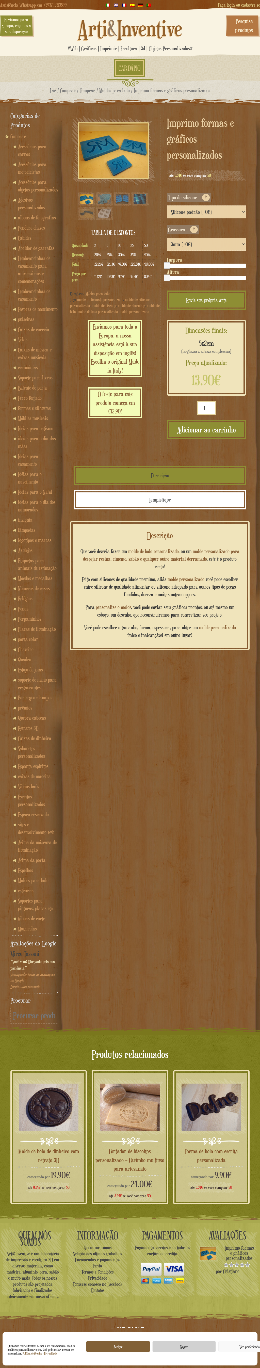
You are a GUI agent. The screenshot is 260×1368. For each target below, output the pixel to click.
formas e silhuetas (34, 408)
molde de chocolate (131, 305)
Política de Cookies (32, 1353)
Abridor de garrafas (36, 248)
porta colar (28, 639)
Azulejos (25, 550)
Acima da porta (31, 860)
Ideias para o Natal (35, 492)
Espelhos (25, 870)
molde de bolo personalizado (97, 311)
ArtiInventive (129, 28)
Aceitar (118, 1346)
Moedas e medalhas (35, 578)
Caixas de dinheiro (34, 738)
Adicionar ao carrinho (206, 429)
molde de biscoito (104, 305)
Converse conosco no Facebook (97, 1284)
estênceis (26, 891)
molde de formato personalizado (100, 299)
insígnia (25, 520)
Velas (22, 339)
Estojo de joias (30, 670)
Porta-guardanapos (35, 698)
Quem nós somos (97, 1247)
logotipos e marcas (35, 540)
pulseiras (26, 319)
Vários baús (28, 786)
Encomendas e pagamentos (97, 1259)
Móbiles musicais (33, 418)
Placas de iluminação (37, 629)
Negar (184, 1346)
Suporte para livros (35, 378)
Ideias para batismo (35, 428)
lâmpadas (26, 530)
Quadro (24, 659)
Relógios (25, 599)
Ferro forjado (30, 398)
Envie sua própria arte (206, 300)
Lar (53, 90)
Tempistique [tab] (160, 499)
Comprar (68, 90)
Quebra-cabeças (32, 718)
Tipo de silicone (187, 197)
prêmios (25, 708)
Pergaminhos (29, 619)
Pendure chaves (31, 228)
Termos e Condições (97, 1272)
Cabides (24, 238)
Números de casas (34, 588)
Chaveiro (26, 649)
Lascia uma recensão (25, 986)
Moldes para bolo (114, 90)
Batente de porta (32, 388)
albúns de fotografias (37, 218)
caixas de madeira (34, 776)
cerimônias (28, 367)
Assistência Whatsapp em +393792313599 (33, 5)
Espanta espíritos (33, 766)
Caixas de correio (33, 329)
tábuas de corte (31, 918)
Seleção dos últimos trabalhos (97, 1253)
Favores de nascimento (38, 309)
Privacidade (50, 1353)
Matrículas (27, 929)
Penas (23, 609)
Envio (97, 1265)
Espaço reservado (33, 814)
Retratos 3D (28, 728)
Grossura (181, 229)
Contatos (97, 1290)
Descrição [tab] (160, 475)
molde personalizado (134, 311)
